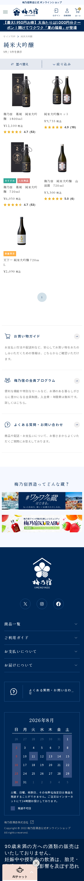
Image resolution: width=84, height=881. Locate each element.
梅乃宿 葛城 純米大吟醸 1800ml (21, 116)
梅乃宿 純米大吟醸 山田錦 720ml (61, 183)
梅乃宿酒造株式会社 (16, 822)
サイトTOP (9, 36)
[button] (19, 872)
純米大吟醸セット (56, 114)
